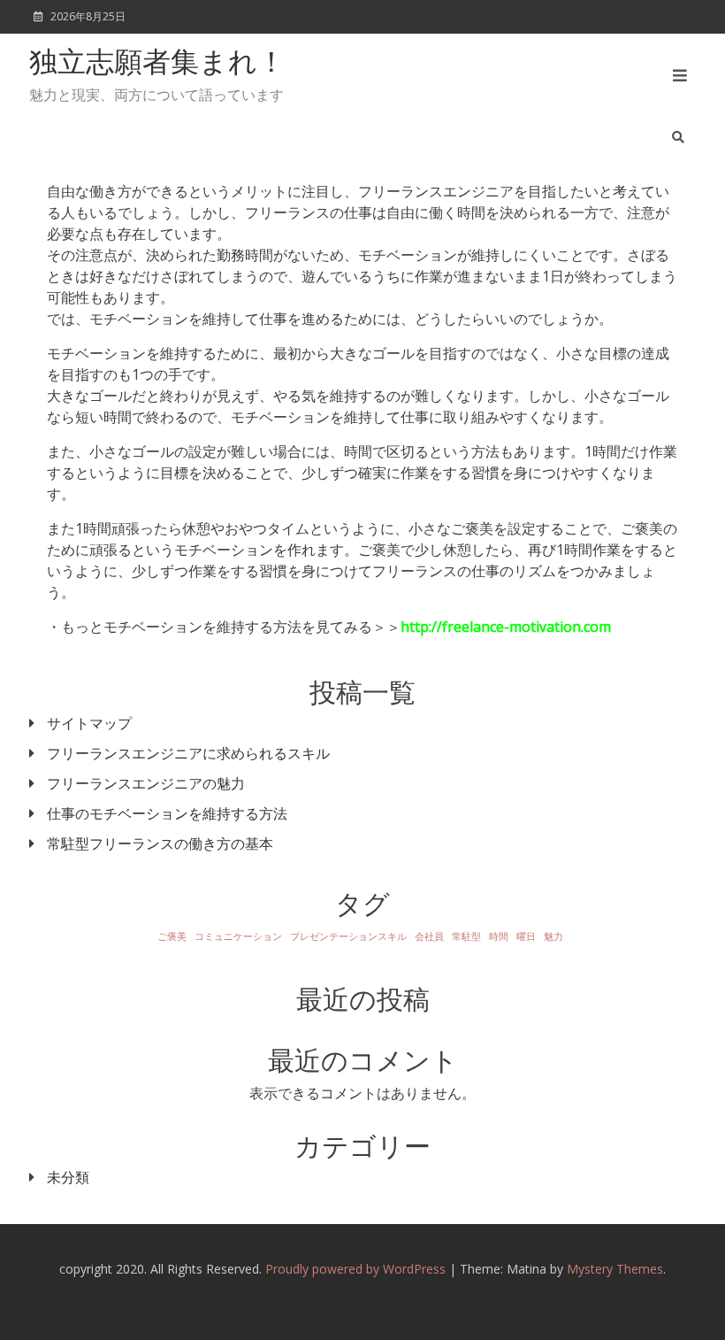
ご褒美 (172, 936)
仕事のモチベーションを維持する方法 (167, 813)
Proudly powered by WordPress (357, 1268)
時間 (498, 936)
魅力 (553, 936)
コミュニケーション (238, 936)
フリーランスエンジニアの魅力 (146, 783)
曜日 (526, 936)
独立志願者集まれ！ (157, 64)
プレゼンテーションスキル (348, 936)
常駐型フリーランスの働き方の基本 (160, 843)
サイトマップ (89, 723)
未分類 (68, 1177)
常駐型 (466, 936)
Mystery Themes (615, 1268)
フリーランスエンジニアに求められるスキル (188, 753)
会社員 (429, 936)
